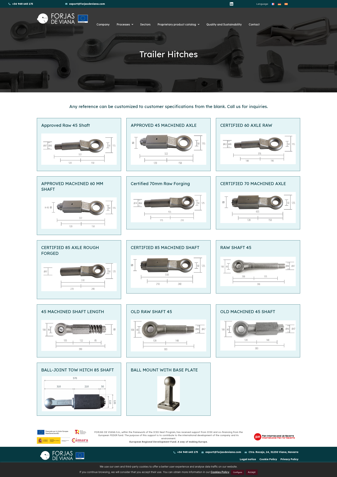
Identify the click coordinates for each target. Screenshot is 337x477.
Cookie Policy (268, 459)
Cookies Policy (220, 472)
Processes (123, 24)
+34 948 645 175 (22, 3)
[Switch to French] (272, 4)
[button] (125, 24)
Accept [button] (252, 472)
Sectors (145, 24)
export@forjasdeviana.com (87, 3)
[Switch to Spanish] (286, 4)
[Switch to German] (279, 4)
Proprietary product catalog (176, 24)
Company (103, 24)
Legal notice (248, 459)
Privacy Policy (289, 459)
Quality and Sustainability (224, 24)
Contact (254, 24)
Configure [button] (237, 472)
